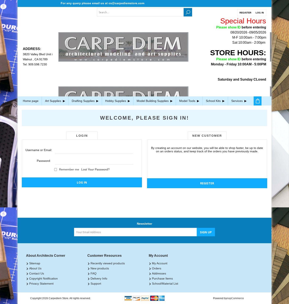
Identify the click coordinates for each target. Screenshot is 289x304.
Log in (260, 12)
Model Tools (187, 101)
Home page (31, 101)
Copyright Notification (43, 278)
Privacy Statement (41, 283)
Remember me (69, 169)
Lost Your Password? (95, 169)
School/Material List (165, 283)
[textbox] (140, 12)
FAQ (93, 273)
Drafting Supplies (83, 101)
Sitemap (34, 263)
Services (237, 101)
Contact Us (36, 273)
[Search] (188, 12)
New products (100, 268)
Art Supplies (53, 101)
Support (96, 283)
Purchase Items (162, 278)
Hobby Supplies (116, 101)
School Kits (214, 101)
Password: (44, 160)
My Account (159, 263)
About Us (35, 268)
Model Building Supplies (153, 101)
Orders (156, 268)
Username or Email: (38, 150)
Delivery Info (99, 278)
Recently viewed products (108, 263)
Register (245, 12)
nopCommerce (235, 298)
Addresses (159, 273)
